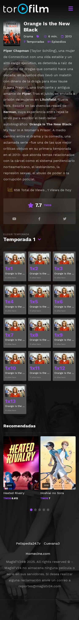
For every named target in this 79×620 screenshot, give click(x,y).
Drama (28, 36)
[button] (31, 509)
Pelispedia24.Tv (28, 543)
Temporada (19, 237)
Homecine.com (38, 554)
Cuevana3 (52, 543)
